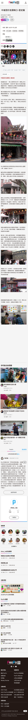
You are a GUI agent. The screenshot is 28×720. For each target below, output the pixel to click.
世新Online (5, 621)
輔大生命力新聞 (7, 643)
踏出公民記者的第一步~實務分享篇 (14, 437)
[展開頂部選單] (25, 2)
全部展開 (13, 546)
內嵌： (4, 66)
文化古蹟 (8, 31)
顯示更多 (8, 37)
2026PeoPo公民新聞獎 (7, 595)
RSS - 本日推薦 (5, 706)
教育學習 (21, 31)
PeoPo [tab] (11, 449)
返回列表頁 (14, 492)
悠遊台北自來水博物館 (8, 556)
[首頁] (14, 3)
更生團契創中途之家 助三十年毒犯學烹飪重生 (13, 640)
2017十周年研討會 (19, 692)
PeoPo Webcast (18, 675)
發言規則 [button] (24, 449)
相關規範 (3, 675)
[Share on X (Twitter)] (8, 46)
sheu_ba (13, 507)
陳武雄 (6, 458)
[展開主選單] (2, 2)
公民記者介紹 (17, 680)
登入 (18, 454)
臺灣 (7, 27)
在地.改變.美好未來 (19, 694)
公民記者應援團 (18, 678)
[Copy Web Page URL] (13, 46)
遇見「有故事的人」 (19, 697)
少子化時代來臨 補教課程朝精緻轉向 (12, 619)
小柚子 (5, 386)
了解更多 (14, 517)
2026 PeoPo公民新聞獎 (7, 692)
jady (3, 535)
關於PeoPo (4, 673)
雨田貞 (4, 650)
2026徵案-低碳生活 (19, 690)
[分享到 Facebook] (5, 46)
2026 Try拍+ (4, 690)
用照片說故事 (4, 697)
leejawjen (24, 535)
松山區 (15, 27)
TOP (25, 711)
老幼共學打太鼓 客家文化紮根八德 (11, 648)
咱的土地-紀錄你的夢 (6, 694)
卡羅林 (4, 634)
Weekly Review (5, 680)
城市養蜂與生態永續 (10, 384)
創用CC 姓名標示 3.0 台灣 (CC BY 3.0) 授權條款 (9, 40)
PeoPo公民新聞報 (18, 673)
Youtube (16, 666)
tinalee (10, 535)
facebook (11, 666)
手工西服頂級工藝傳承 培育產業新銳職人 (13, 604)
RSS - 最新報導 (5, 704)
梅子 (5, 439)
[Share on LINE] (10, 46)
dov (4, 614)
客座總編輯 (17, 683)
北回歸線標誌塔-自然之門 (9, 570)
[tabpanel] (14, 471)
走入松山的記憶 (6, 633)
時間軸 (2, 678)
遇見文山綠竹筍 (6, 626)
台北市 (10, 27)
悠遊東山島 (4, 563)
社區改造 (15, 31)
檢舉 (12, 19)
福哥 (4, 627)
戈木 (4, 605)
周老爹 (17, 535)
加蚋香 (5, 413)
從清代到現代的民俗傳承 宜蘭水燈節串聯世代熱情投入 (13, 611)
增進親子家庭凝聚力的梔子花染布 (14, 411)
